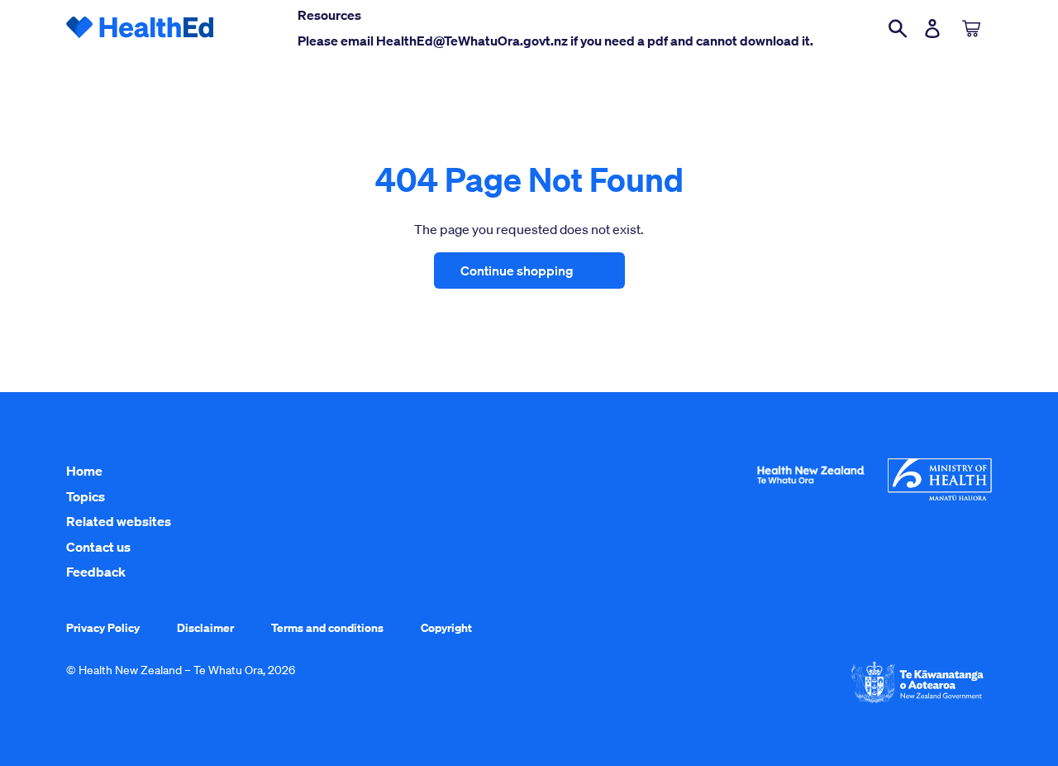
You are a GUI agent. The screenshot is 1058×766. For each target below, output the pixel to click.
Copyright (446, 627)
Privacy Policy (103, 627)
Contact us (98, 547)
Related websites (118, 521)
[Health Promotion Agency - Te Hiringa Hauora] (810, 487)
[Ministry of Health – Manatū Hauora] (940, 496)
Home (84, 470)
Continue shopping (517, 270)
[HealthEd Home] (140, 28)
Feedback (96, 571)
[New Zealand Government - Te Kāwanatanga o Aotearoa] (917, 701)
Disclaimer (205, 627)
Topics (85, 496)
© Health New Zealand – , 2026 (180, 670)
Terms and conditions (327, 627)
